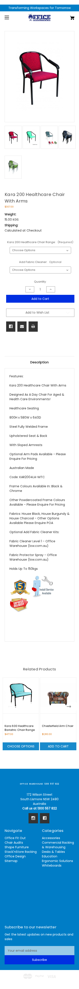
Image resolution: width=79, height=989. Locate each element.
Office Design (15, 856)
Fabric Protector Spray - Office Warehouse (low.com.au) (33, 557)
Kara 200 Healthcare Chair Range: (40, 242)
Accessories (51, 838)
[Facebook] (11, 326)
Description (39, 362)
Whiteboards (51, 865)
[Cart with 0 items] (67, 16)
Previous (9, 706)
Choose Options (20, 746)
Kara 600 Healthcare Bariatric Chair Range (20, 728)
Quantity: (40, 282)
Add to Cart (58, 746)
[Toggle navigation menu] (11, 17)
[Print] (33, 326)
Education (49, 856)
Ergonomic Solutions (57, 861)
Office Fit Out (15, 838)
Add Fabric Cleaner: (40, 262)
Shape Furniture (17, 847)
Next (70, 706)
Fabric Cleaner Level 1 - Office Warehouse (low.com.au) (32, 543)
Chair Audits (14, 842)
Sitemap (11, 861)
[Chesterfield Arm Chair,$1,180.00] (58, 695)
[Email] (22, 326)
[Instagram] (33, 818)
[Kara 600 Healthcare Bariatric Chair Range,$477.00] (21, 695)
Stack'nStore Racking (21, 852)
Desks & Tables (53, 852)
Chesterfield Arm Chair (58, 726)
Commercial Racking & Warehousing (58, 844)
